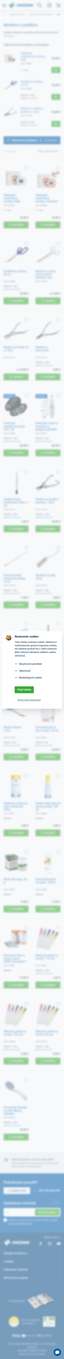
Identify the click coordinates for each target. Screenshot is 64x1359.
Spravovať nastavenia (29, 700)
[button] (57, 1352)
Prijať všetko (24, 689)
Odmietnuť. (20, 655)
